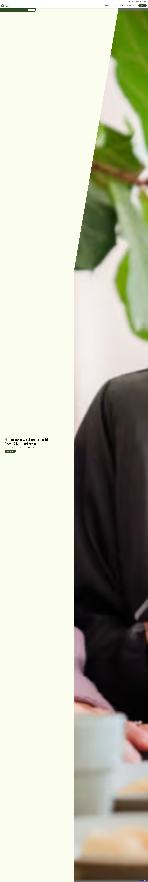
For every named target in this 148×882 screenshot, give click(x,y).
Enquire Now (142, 5)
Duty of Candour (143, 880)
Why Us (114, 5)
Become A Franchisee (139, 1)
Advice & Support (131, 5)
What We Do (106, 5)
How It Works (122, 5)
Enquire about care (10, 451)
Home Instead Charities (130, 1)
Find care (32, 10)
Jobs (145, 1)
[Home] (4, 5)
